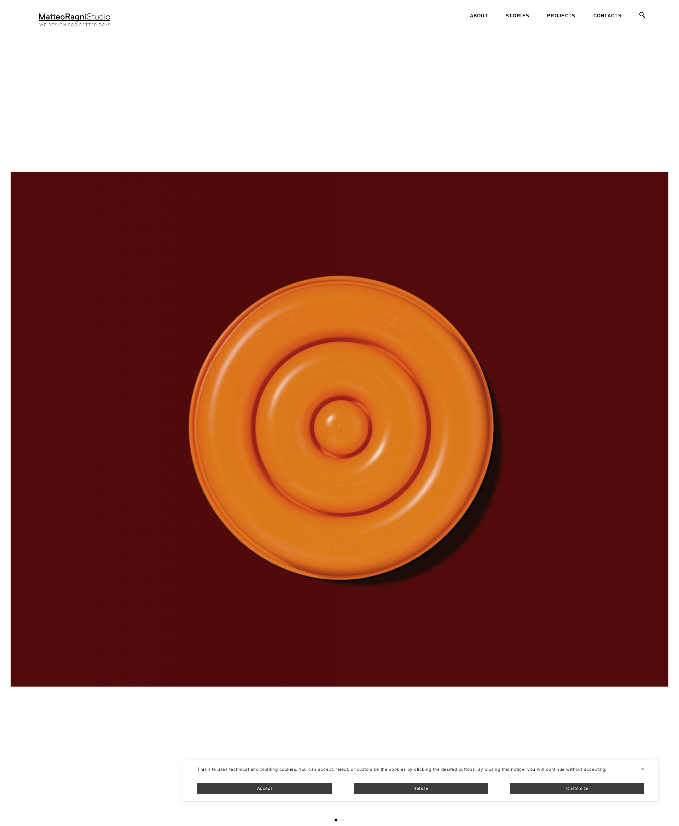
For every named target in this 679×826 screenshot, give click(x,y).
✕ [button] (642, 768)
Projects (561, 15)
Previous (12, 28)
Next (673, 28)
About (479, 15)
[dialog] (420, 780)
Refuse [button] (420, 788)
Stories (517, 15)
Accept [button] (264, 788)
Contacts (607, 15)
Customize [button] (577, 788)
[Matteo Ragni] (74, 16)
